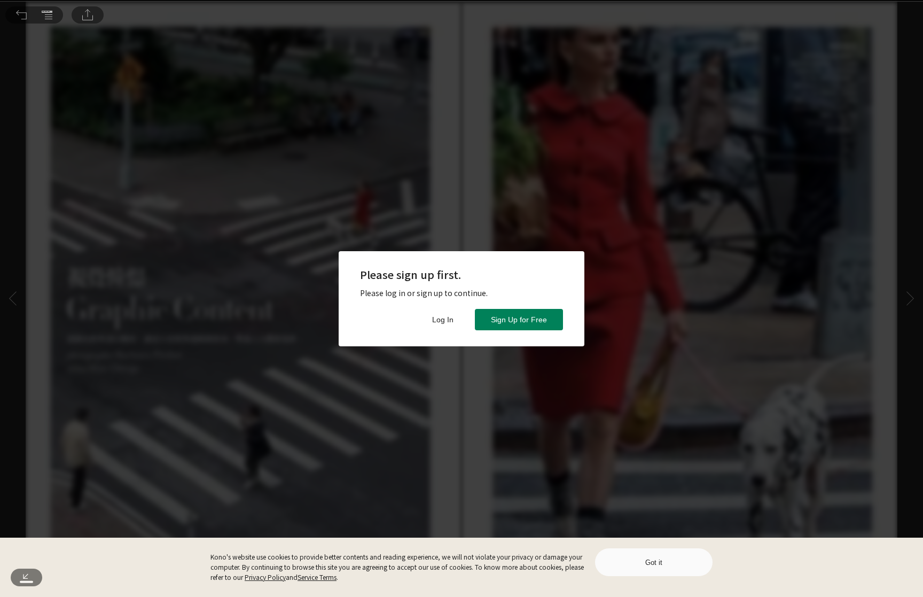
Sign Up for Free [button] (519, 319)
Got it (653, 563)
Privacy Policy (265, 577)
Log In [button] (442, 319)
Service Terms (317, 577)
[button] (21, 15)
